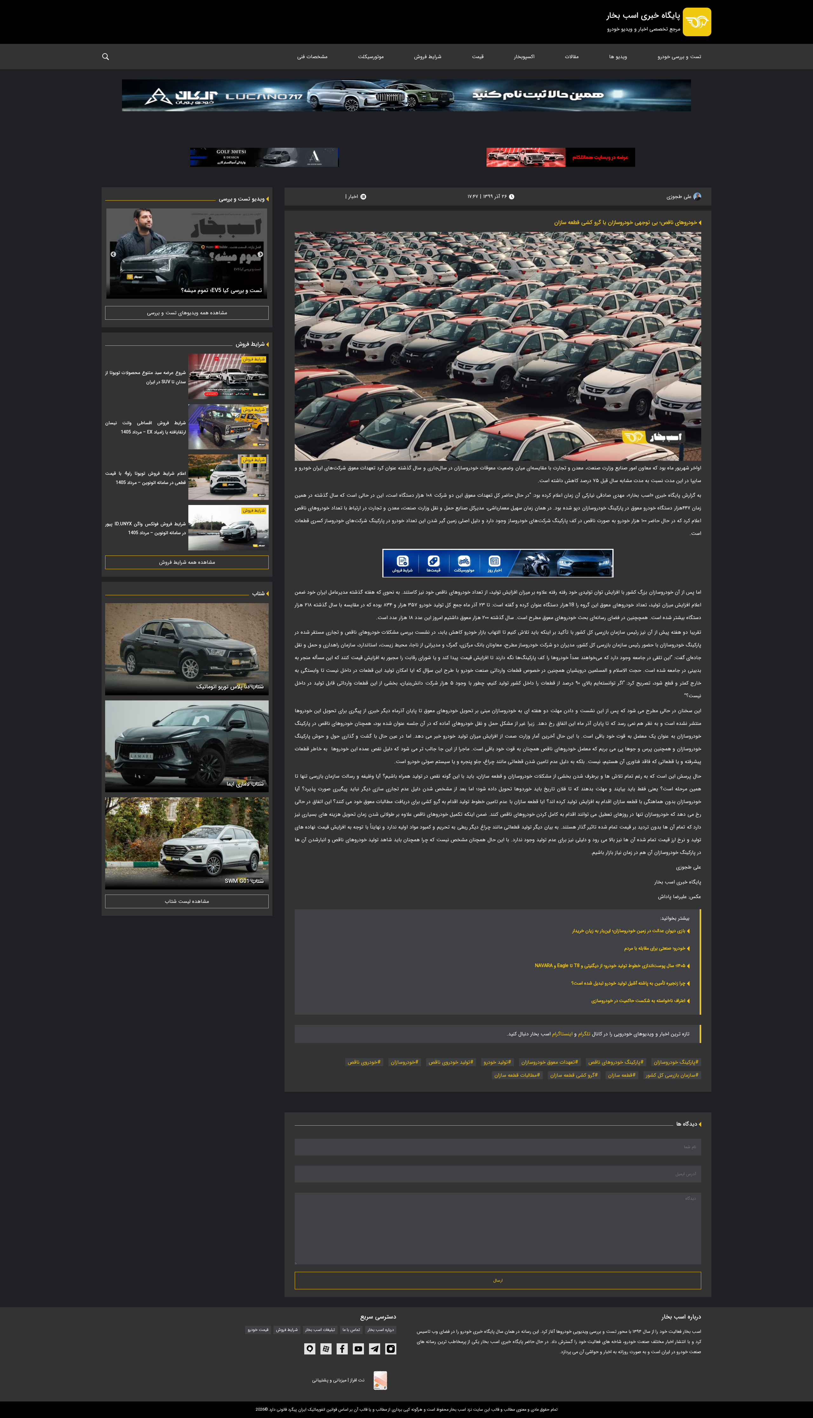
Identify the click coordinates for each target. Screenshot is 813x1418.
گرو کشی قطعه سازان (572, 1075)
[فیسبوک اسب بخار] (342, 1348)
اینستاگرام (562, 1034)
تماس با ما (351, 1330)
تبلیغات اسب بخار (320, 1330)
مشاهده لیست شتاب (187, 901)
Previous (260, 254)
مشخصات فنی (312, 57)
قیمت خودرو (258, 1330)
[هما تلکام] (560, 157)
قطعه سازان (620, 1075)
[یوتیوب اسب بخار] (358, 1348)
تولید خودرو (496, 1062)
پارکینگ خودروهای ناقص (614, 1062)
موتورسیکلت (371, 57)
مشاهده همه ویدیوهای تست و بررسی (187, 313)
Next (113, 254)
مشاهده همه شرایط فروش (187, 562)
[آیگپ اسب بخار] (309, 1348)
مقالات (572, 57)
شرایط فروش (427, 57)
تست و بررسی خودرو (679, 57)
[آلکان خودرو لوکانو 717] (406, 103)
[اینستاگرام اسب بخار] (390, 1348)
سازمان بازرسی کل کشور (670, 1075)
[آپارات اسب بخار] (326, 1348)
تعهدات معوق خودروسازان (548, 1062)
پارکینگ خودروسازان (674, 1062)
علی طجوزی (680, 197)
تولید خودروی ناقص (449, 1062)
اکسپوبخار (524, 57)
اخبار (353, 197)
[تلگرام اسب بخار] (498, 563)
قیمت (478, 57)
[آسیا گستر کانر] (264, 157)
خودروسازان (403, 1062)
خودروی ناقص (362, 1062)
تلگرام (584, 1034)
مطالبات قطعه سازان (515, 1075)
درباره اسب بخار (381, 1330)
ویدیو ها (618, 57)
